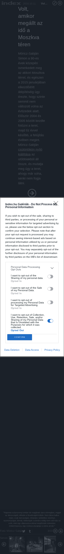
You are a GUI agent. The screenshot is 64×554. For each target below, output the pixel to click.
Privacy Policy (52, 349)
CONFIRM (19, 337)
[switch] (50, 276)
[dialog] (32, 277)
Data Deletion (12, 349)
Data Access (32, 349)
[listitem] (32, 268)
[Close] (57, 204)
